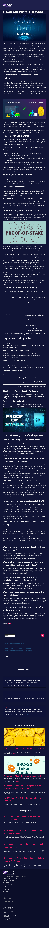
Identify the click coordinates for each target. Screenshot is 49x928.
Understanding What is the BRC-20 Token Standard (22, 776)
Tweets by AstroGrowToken (10, 659)
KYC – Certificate (14, 878)
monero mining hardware (8, 911)
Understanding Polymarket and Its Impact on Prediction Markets (23, 695)
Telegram (5, 889)
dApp (37, 8)
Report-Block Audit (6, 878)
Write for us (5, 920)
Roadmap (38, 2)
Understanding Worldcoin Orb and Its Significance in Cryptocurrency (18, 652)
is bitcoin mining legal (7, 908)
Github (4, 891)
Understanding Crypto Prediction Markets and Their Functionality (18, 648)
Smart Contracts (29, 2)
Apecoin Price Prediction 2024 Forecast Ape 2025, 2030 (24, 748)
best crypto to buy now (7, 918)
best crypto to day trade (7, 916)
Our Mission (5, 882)
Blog (44, 2)
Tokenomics (34, 5)
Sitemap (4, 886)
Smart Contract (6, 880)
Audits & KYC (41, 5)
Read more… (30, 685)
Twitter (8, 889)
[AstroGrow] (7, 5)
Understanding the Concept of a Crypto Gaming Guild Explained (17, 643)
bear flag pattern (6, 919)
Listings (26, 5)
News (9, 882)
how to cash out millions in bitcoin (9, 915)
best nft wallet (5, 912)
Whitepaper (30, 8)
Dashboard (11, 880)
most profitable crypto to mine (8, 909)
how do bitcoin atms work (8, 907)
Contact (43, 8)
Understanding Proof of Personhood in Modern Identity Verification (18, 650)
